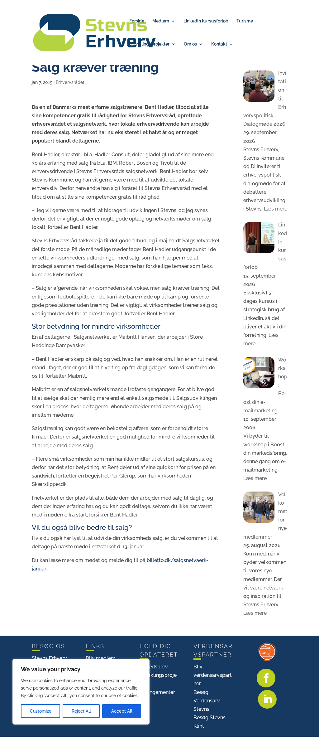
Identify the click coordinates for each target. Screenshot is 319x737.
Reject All (81, 711)
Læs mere (275, 209)
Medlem (160, 21)
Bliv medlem (101, 658)
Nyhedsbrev (154, 667)
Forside (136, 21)
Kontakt (219, 44)
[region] (81, 692)
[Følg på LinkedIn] (267, 699)
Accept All (121, 711)
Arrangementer (157, 692)
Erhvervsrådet (70, 82)
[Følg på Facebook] (266, 678)
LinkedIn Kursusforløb (205, 21)
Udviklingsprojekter (149, 44)
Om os (190, 44)
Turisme (244, 21)
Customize (40, 711)
